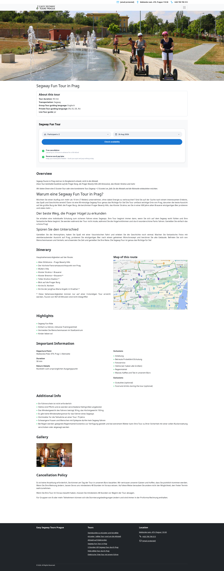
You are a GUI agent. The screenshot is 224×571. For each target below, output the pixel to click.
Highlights (44, 316)
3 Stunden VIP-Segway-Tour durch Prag (103, 547)
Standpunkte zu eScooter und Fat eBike (103, 533)
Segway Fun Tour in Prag (97, 544)
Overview (44, 173)
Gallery (42, 437)
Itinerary (43, 249)
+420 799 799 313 (181, 2)
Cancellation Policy (51, 475)
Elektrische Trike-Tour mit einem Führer (103, 554)
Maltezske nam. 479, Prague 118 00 (153, 532)
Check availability (112, 142)
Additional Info (48, 396)
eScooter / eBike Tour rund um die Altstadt (104, 536)
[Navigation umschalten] (184, 7)
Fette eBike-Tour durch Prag (98, 551)
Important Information (55, 343)
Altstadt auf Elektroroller (97, 540)
